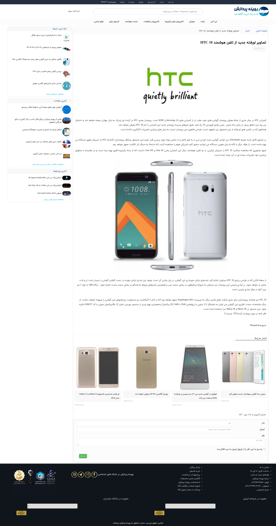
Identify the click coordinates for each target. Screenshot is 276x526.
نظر (263, 435)
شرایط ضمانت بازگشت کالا (189, 486)
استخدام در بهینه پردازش (189, 482)
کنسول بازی (114, 21)
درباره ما (131, 2)
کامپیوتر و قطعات (151, 21)
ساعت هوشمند (131, 21)
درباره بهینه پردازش (261, 478)
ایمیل (262, 429)
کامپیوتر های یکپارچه (174, 21)
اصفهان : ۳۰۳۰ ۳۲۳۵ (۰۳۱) (257, 486)
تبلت (162, 2)
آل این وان (152, 2)
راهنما (122, 2)
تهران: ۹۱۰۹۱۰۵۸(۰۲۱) (260, 482)
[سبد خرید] (41, 11)
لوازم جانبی (98, 21)
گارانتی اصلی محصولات (190, 478)
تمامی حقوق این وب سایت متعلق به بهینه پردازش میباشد (138, 523)
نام (263, 423)
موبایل (141, 2)
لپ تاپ (171, 2)
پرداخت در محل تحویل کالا (189, 489)
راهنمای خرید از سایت (259, 474)
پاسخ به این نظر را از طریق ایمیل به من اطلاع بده (239, 449)
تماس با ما (264, 467)
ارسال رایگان (195, 467)
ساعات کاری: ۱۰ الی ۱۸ (259, 471)
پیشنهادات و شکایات (191, 474)
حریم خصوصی (263, 489)
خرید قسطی (194, 471)
